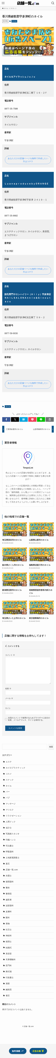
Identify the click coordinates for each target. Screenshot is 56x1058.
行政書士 (10, 977)
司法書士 (10, 846)
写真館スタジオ (12, 834)
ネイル (14, 21)
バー (8, 792)
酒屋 (8, 983)
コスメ (9, 774)
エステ (9, 762)
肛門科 (9, 965)
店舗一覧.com (12, 869)
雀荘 (8, 995)
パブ (8, 798)
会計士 (9, 828)
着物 (8, 923)
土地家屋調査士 (12, 857)
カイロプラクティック (15, 768)
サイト (8, 708)
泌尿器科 (10, 905)
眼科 (8, 917)
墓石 (8, 863)
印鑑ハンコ (10, 840)
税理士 (9, 941)
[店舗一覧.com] (28, 3)
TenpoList (28, 468)
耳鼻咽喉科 (10, 959)
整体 (8, 888)
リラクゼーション (13, 816)
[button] (6, 419)
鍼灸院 (9, 989)
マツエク (10, 810)
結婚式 (9, 947)
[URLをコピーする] (50, 419)
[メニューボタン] (3, 3)
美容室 (9, 953)
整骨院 (9, 894)
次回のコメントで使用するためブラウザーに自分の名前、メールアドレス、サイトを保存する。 (29, 719)
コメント (10, 655)
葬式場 (9, 971)
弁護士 (9, 876)
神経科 (9, 935)
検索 (51, 747)
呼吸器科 (10, 851)
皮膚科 (9, 911)
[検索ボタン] (53, 3)
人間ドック (10, 822)
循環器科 (10, 882)
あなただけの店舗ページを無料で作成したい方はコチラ (28, 159)
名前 (8, 688)
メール (9, 698)
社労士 (9, 929)
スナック (10, 780)
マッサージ (10, 804)
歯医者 (9, 900)
